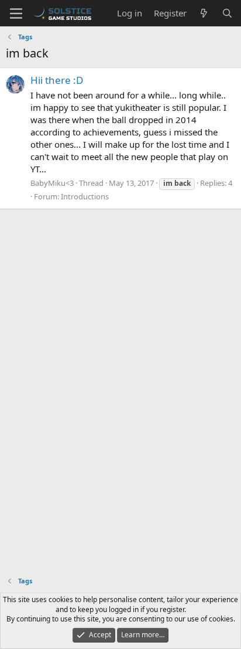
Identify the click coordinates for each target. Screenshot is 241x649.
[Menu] (16, 13)
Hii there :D (56, 80)
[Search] (227, 13)
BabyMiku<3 (52, 183)
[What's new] (203, 13)
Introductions (85, 196)
